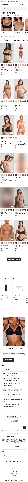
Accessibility (14, 473)
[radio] (2, 65)
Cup (10, 40)
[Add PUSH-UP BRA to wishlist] (26, 61)
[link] (8, 360)
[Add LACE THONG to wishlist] (23, 290)
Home (2, 36)
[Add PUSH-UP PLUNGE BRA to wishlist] (12, 171)
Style (14, 40)
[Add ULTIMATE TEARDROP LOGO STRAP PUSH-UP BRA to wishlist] (26, 133)
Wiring (19, 40)
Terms (14, 477)
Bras (6, 36)
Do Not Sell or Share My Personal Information (14, 480)
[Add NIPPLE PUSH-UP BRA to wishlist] (12, 206)
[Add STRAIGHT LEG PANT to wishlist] (10, 290)
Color (23, 40)
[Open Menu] (26, 5)
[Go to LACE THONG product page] (18, 287)
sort (2, 40)
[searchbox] (15, 8)
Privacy (14, 475)
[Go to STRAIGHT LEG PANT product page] (6, 287)
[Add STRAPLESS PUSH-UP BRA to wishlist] (26, 97)
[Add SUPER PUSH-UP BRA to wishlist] (26, 171)
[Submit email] (24, 427)
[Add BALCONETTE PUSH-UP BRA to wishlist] (12, 61)
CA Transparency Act (14, 471)
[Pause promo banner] (26, 1)
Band (6, 40)
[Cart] (23, 5)
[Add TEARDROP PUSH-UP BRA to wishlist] (12, 133)
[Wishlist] (20, 5)
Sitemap (14, 468)
